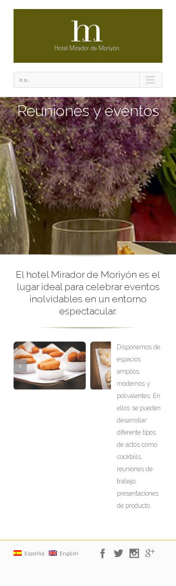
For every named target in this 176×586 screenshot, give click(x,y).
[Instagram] (137, 553)
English (68, 553)
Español (33, 553)
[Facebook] (105, 553)
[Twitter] (121, 553)
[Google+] (152, 553)
